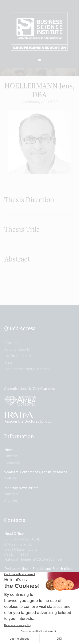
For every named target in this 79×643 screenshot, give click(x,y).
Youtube (10, 478)
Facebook (12, 462)
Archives (11, 500)
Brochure (11, 342)
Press (8, 362)
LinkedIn (11, 455)
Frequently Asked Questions (26, 368)
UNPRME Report (17, 355)
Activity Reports (17, 349)
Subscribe (11, 493)
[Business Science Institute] (39, 31)
